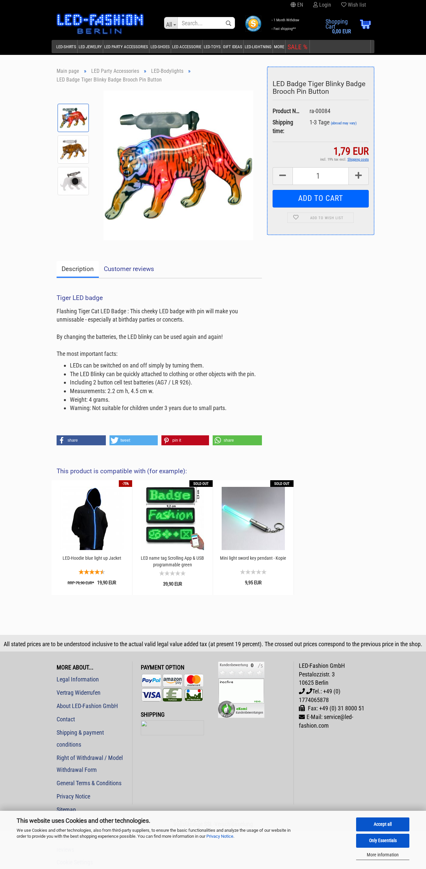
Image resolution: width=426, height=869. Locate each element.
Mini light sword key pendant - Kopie (253, 558)
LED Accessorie (186, 46)
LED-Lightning (258, 46)
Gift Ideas (232, 46)
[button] (81, 440)
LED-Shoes (160, 46)
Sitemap (66, 809)
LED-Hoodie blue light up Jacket (92, 558)
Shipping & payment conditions (80, 738)
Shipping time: (283, 126)
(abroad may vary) (344, 123)
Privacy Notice (219, 836)
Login (324, 5)
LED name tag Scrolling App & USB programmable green (172, 561)
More (279, 46)
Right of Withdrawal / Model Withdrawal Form (90, 763)
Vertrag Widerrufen (79, 692)
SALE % (298, 47)
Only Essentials (383, 840)
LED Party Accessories (126, 46)
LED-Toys (212, 46)
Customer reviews (129, 269)
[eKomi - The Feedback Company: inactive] (241, 689)
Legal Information (78, 679)
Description (78, 269)
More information (383, 854)
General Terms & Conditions (89, 783)
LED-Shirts (66, 46)
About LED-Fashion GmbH (87, 705)
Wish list (356, 5)
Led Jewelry (90, 46)
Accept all (383, 824)
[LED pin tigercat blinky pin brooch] (178, 164)
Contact (66, 719)
